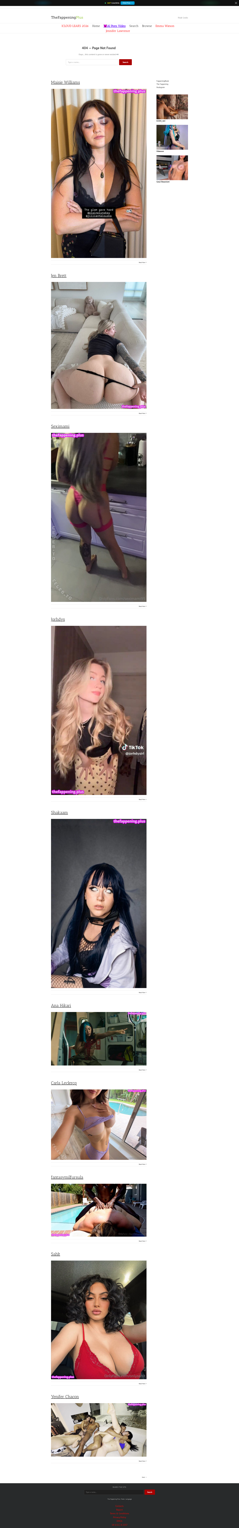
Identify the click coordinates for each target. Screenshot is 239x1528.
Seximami (60, 426)
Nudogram (160, 87)
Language (129, 1499)
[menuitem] (75, 25)
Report (119, 1509)
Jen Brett (58, 275)
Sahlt (55, 1254)
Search (125, 62)
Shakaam (59, 812)
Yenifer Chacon (65, 1396)
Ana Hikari (61, 1005)
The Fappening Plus (113, 1499)
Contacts (119, 1506)
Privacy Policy (119, 1517)
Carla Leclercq (64, 1082)
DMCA (119, 1521)
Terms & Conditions (119, 1513)
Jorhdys (58, 619)
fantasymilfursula (67, 1177)
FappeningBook (162, 81)
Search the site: (119, 1487)
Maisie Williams (65, 82)
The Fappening (162, 84)
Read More (142, 262)
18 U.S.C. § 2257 (119, 1524)
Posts (122, 1499)
